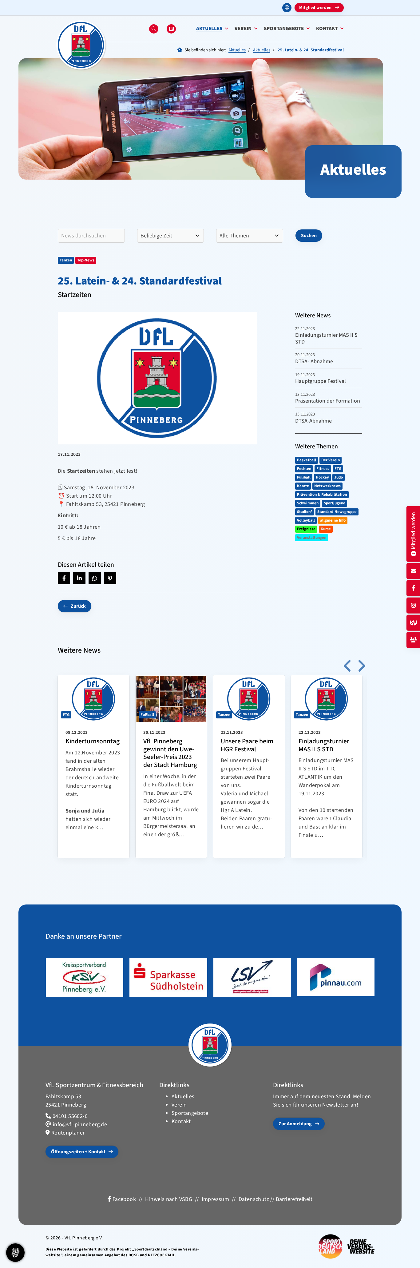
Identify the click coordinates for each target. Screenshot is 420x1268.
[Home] (81, 45)
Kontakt (327, 28)
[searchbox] (91, 236)
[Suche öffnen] (153, 29)
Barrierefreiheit (294, 1199)
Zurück (78, 606)
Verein (243, 28)
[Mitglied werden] (413, 640)
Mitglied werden (315, 8)
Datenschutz (254, 1199)
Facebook (123, 1199)
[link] (93, 766)
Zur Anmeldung (295, 1123)
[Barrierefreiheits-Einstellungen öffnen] (286, 7)
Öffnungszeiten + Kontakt (78, 1151)
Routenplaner (68, 1133)
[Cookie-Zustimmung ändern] (15, 1252)
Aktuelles (209, 28)
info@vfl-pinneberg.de (80, 1124)
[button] (64, 578)
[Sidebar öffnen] (171, 29)
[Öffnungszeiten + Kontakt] (413, 571)
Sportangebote (284, 28)
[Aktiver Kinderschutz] (413, 623)
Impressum (215, 1199)
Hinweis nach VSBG (168, 1199)
